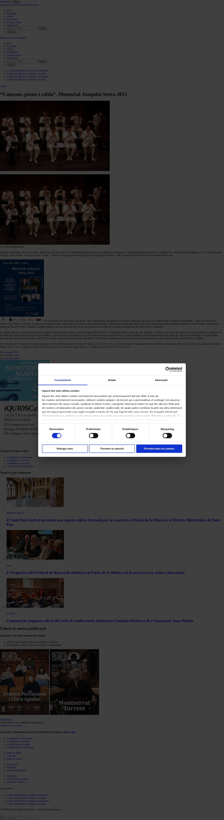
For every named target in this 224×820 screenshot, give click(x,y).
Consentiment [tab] (63, 380)
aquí (106, 419)
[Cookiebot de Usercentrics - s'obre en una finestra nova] (167, 369)
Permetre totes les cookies (159, 448)
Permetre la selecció (112, 448)
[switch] (93, 435)
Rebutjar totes (65, 448)
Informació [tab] (161, 380)
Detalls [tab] (112, 380)
